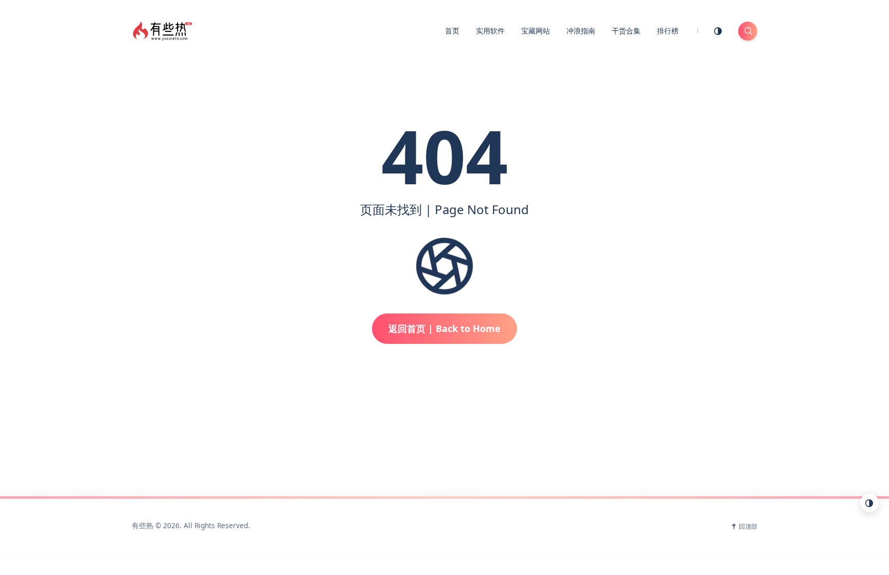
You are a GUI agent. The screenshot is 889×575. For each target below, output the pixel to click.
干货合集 (626, 31)
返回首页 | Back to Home (444, 328)
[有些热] (164, 30)
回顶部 (748, 526)
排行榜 (668, 31)
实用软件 (490, 31)
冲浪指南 (580, 31)
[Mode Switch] (718, 31)
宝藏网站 (535, 31)
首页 (452, 31)
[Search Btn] (747, 31)
